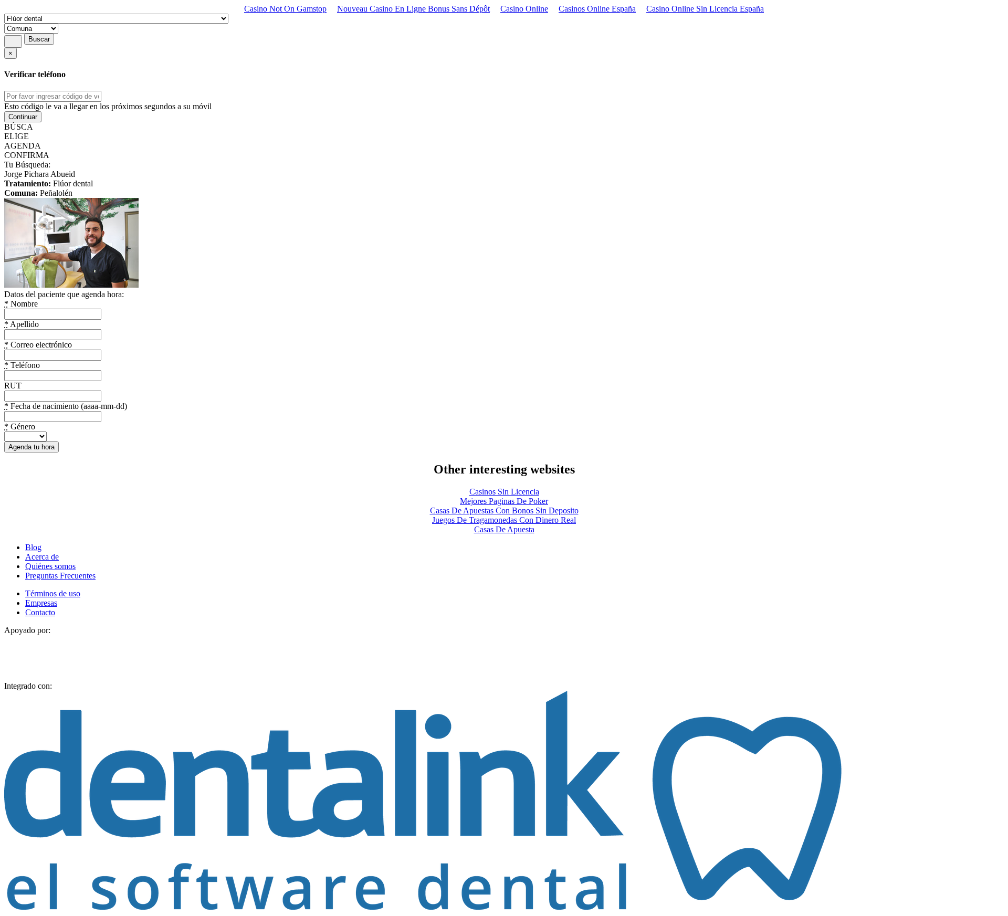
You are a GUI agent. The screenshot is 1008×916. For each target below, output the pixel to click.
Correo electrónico (38, 344)
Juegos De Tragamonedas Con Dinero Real (504, 519)
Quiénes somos (50, 566)
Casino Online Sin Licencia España (705, 8)
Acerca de (42, 556)
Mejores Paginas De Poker (504, 501)
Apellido (21, 324)
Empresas (41, 602)
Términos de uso (52, 593)
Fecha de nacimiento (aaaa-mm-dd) (65, 406)
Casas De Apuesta (504, 529)
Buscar (39, 39)
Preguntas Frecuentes (60, 575)
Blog (33, 547)
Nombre (21, 303)
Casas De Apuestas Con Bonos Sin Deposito (504, 510)
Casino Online (524, 8)
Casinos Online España (597, 8)
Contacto (40, 612)
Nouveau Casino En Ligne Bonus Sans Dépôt (413, 8)
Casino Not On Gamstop (285, 8)
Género (19, 426)
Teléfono (22, 365)
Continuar (22, 117)
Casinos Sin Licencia (504, 491)
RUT (13, 385)
